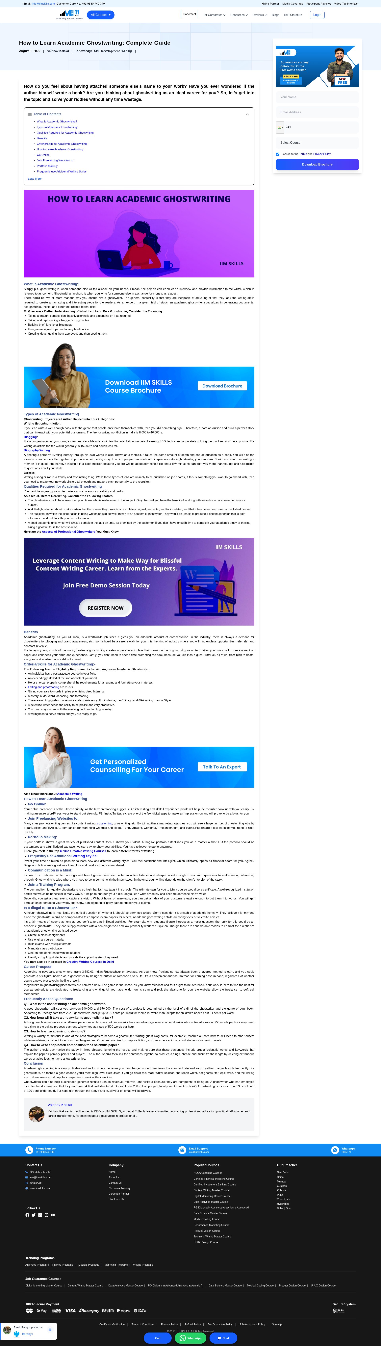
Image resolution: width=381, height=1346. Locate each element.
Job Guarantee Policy (220, 1324)
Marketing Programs (116, 1264)
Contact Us (115, 1182)
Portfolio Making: (47, 166)
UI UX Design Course (206, 1242)
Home (112, 1171)
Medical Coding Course (207, 1219)
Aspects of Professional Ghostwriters (68, 531)
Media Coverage (292, 3)
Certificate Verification (112, 1324)
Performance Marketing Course (211, 1225)
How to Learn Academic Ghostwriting (60, 149)
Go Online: (43, 154)
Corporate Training (119, 1188)
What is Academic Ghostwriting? (57, 121)
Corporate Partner (119, 1193)
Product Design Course (207, 1230)
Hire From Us (116, 1199)
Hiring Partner (270, 3)
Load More (35, 178)
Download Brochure (317, 164)
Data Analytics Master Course (211, 1201)
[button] (280, 127)
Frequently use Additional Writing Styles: (62, 171)
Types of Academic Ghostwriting (57, 127)
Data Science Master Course (210, 1213)
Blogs (275, 14)
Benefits (42, 138)
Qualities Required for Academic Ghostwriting (65, 132)
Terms (303, 153)
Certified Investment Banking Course (215, 1184)
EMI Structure (293, 14)
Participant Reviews (318, 3)
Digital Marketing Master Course (212, 1196)
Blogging (30, 437)
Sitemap (277, 1324)
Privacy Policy (321, 153)
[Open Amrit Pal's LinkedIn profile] (50, 1336)
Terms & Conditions (143, 1324)
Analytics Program (36, 1264)
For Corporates (212, 14)
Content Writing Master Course (211, 1190)
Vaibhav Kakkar (60, 1105)
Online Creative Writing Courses (83, 851)
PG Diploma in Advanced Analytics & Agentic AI (221, 1207)
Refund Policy (193, 1324)
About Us (114, 1177)
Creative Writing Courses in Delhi (90, 961)
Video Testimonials (346, 3)
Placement (189, 14)
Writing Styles (84, 856)
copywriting (104, 823)
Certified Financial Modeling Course (214, 1178)
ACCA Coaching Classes (208, 1172)
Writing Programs (143, 1264)
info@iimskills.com (43, 3)
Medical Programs (88, 1264)
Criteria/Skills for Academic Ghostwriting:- (63, 143)
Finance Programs (62, 1264)
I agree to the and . (306, 153)
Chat (223, 1338)
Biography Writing (37, 450)
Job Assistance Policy (252, 1324)
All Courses (101, 14)
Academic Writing (69, 793)
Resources (237, 14)
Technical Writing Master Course (212, 1236)
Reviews (258, 14)
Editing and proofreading (43, 687)
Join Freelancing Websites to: (55, 160)
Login (317, 14)
